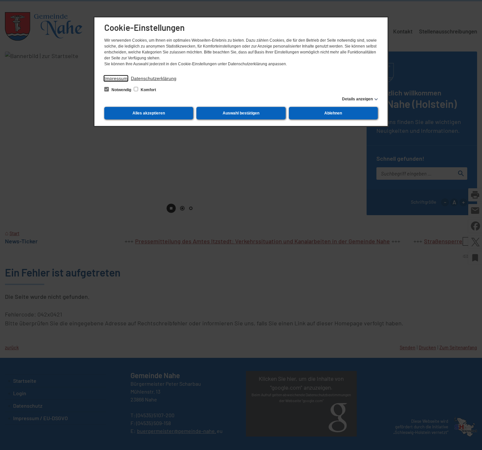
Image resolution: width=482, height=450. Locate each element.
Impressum (116, 78)
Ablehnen (333, 113)
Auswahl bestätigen (241, 113)
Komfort (148, 90)
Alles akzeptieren (148, 113)
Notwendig (121, 90)
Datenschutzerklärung (153, 78)
